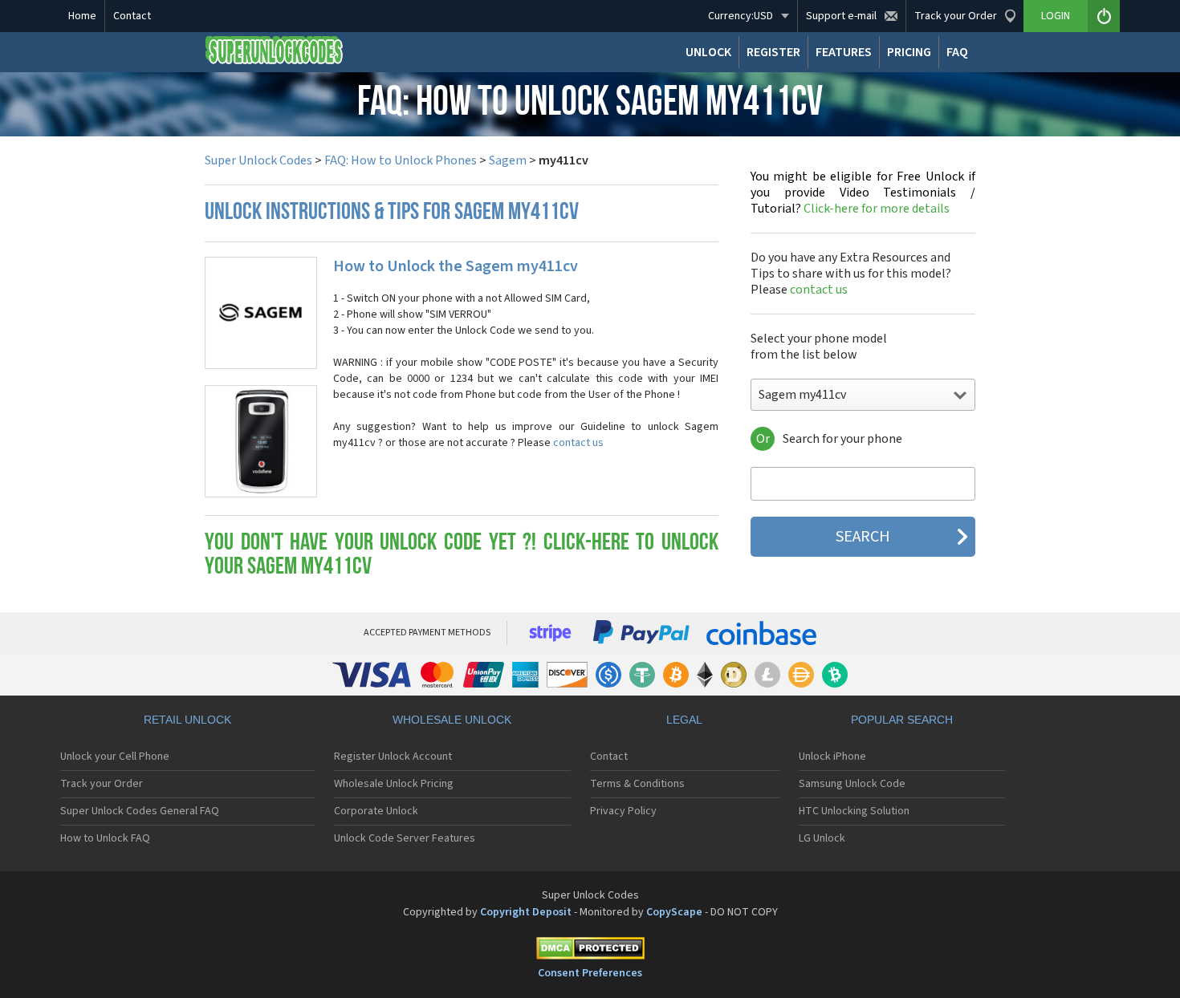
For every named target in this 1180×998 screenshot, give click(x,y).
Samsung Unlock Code (852, 784)
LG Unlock (822, 838)
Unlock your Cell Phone (114, 756)
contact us (578, 443)
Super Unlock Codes (258, 160)
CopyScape (674, 912)
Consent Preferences (590, 973)
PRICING (909, 52)
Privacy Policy (623, 811)
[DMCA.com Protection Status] (590, 951)
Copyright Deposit (526, 912)
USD (740, 16)
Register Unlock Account (393, 756)
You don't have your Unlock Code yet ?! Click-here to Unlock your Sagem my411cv (461, 555)
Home (82, 16)
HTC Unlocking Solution (854, 811)
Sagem (508, 160)
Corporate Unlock (376, 811)
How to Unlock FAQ (105, 838)
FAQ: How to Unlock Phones (400, 160)
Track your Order (101, 784)
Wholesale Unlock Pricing (394, 784)
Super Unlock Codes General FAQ (139, 811)
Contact (132, 16)
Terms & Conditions (637, 784)
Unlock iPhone (832, 756)
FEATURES (844, 52)
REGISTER (773, 52)
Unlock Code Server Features (404, 838)
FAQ (957, 52)
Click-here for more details (863, 192)
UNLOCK (708, 52)
